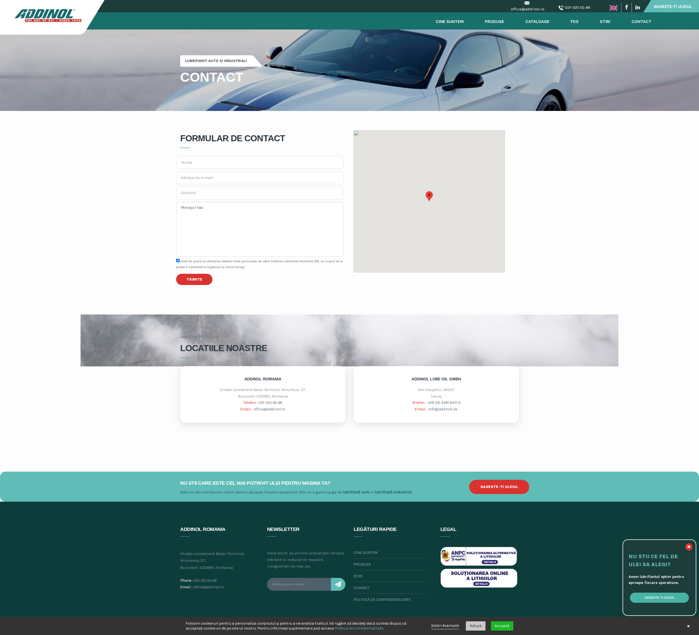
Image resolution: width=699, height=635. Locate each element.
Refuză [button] (476, 626)
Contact (641, 21)
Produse (494, 21)
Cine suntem (366, 552)
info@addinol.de (443, 409)
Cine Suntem (450, 21)
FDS (575, 21)
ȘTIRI (358, 576)
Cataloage (537, 21)
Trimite (194, 279)
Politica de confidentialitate (359, 628)
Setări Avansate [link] (445, 625)
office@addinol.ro (527, 9)
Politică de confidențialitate (382, 599)
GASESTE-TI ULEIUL (499, 486)
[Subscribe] (338, 584)
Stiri (605, 21)
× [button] (688, 626)
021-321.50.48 (577, 7)
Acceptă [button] (502, 626)
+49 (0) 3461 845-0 (444, 402)
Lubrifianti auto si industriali (216, 60)
